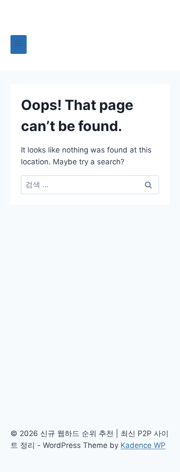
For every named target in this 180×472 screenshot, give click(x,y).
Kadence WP (143, 445)
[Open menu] (18, 44)
